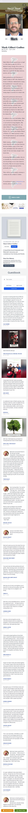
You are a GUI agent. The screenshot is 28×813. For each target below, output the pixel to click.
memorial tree (19, 181)
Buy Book (14, 246)
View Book (6, 246)
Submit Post (14, 288)
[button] (14, 339)
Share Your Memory (8, 265)
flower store (18, 183)
